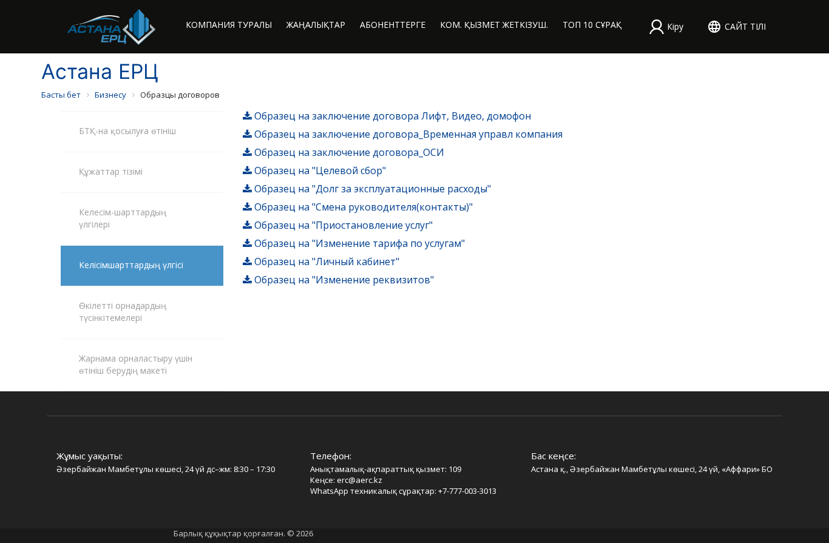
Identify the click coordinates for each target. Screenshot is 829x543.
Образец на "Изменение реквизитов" (343, 279)
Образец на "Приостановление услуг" (342, 225)
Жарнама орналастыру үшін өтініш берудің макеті (135, 364)
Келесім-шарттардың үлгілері (122, 218)
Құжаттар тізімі (111, 171)
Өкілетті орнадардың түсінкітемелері (122, 311)
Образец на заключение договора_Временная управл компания (407, 134)
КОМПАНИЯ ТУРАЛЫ (229, 24)
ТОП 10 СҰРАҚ (592, 24)
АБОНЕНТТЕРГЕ (392, 24)
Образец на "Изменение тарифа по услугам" (358, 243)
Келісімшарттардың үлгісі (131, 265)
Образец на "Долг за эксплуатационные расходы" (371, 188)
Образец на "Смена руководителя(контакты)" (362, 207)
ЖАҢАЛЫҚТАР (315, 24)
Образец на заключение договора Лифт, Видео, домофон (391, 116)
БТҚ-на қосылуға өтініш (127, 131)
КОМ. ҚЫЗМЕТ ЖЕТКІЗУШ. (494, 24)
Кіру (675, 26)
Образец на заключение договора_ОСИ (348, 152)
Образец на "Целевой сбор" (319, 170)
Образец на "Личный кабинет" (325, 261)
